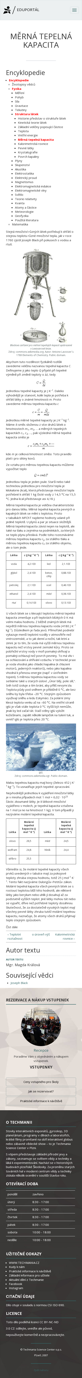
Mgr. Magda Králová (23, 964)
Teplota (23, 131)
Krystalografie (28, 152)
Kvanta (19, 203)
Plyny (18, 161)
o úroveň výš (41, 934)
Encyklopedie (19, 80)
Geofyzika (21, 216)
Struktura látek (26, 114)
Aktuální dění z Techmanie (26, 1280)
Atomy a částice (26, 207)
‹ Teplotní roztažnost (15, 936)
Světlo (19, 195)
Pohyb (19, 97)
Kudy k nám (17, 1267)
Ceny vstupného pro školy (41, 1082)
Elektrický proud (26, 178)
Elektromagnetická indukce (33, 186)
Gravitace (21, 106)
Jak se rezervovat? (41, 1091)
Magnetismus (24, 182)
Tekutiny (21, 110)
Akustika (20, 169)
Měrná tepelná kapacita (36, 140)
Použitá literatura (26, 220)
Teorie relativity (26, 199)
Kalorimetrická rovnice (33, 144)
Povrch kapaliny (28, 157)
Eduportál (27, 9)
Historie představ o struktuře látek (42, 118)
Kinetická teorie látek (32, 122)
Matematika (20, 224)
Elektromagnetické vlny (31, 190)
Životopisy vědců (23, 84)
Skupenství (22, 165)
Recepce (41, 1050)
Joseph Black (19, 983)
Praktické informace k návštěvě (41, 1101)
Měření (19, 93)
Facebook (15, 1284)
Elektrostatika (24, 173)
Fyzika (16, 89)
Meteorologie (24, 212)
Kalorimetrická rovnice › (64, 936)
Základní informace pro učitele (29, 1275)
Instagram (16, 1288)
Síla (17, 101)
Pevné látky (26, 148)
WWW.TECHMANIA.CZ (24, 1263)
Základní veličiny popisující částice (40, 127)
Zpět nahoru (41, 1370)
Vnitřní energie (28, 135)
